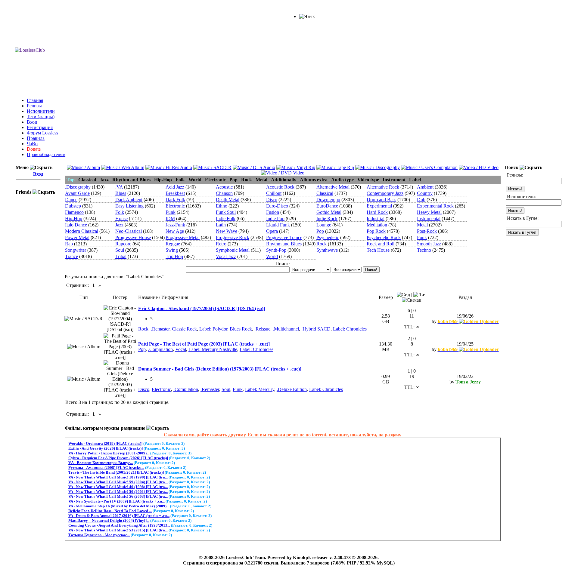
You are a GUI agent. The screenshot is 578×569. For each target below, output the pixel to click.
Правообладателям (46, 154)
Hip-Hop (73, 218)
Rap (69, 243)
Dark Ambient (128, 199)
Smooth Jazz (429, 243)
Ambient (425, 186)
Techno (424, 250)
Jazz (119, 224)
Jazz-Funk (175, 224)
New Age (175, 231)
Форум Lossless (42, 132)
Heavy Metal (429, 212)
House (121, 218)
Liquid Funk (278, 224)
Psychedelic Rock (384, 237)
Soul (119, 250)
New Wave (226, 231)
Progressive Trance (284, 237)
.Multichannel (286, 328)
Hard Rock (377, 212)
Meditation (377, 224)
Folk (119, 212)
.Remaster (160, 328)
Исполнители (41, 111)
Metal (422, 224)
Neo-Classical (128, 231)
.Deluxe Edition (292, 389)
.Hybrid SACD (316, 328)
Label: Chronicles (350, 328)
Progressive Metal (183, 237)
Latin (221, 224)
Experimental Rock (435, 205)
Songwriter (75, 250)
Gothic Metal (328, 212)
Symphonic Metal (233, 250)
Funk (171, 212)
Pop (320, 231)
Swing (172, 250)
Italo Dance (76, 224)
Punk (422, 237)
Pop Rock (376, 231)
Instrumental (428, 218)
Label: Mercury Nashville (212, 349)
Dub (421, 199)
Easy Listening (129, 205)
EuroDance (327, 205)
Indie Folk (225, 218)
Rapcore (123, 243)
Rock (321, 243)
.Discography (78, 186)
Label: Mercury (259, 389)
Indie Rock (326, 218)
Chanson (224, 193)
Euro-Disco (277, 205)
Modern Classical (81, 231)
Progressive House (133, 237)
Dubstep (73, 205)
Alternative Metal (333, 186)
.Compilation (160, 349)
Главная (35, 100)
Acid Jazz (175, 186)
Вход (32, 122)
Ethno (221, 205)
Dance (71, 199)
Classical (324, 193)
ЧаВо (32, 143)
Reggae (173, 243)
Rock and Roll (380, 243)
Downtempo (328, 199)
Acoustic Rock (280, 186)
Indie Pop (275, 218)
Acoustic (224, 186)
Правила (36, 138)
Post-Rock (427, 231)
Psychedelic (327, 237)
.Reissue (262, 328)
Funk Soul (226, 212)
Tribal (120, 256)
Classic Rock (184, 328)
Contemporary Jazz (385, 193)
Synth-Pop (276, 250)
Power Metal (77, 237)
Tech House (378, 250)
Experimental (379, 205)
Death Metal (227, 199)
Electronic (175, 205)
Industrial (375, 218)
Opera (272, 231)
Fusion (272, 212)
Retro (221, 243)
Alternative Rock (383, 186)
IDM (170, 218)
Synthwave (327, 250)
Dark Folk (175, 199)
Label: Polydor (213, 328)
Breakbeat (175, 193)
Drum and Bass (381, 199)
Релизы (34, 105)
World (272, 256)
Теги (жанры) (40, 116)
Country (425, 193)
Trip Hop (174, 256)
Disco (271, 199)
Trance (71, 256)
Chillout (273, 193)
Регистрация (40, 127)
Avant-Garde (77, 193)
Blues (120, 193)
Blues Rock (241, 328)
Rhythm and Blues (284, 243)
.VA (119, 186)
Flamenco (74, 212)
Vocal (180, 349)
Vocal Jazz (226, 256)
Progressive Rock (232, 237)
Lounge (323, 224)
